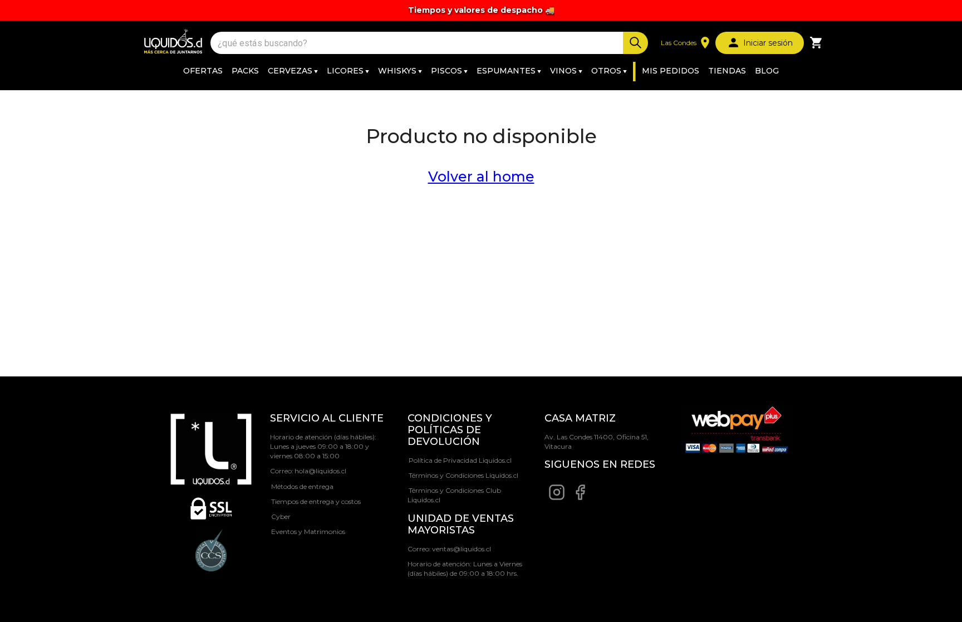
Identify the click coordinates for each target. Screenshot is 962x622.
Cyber (281, 516)
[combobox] (418, 43)
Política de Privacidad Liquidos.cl (460, 460)
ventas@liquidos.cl (461, 549)
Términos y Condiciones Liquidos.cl (463, 475)
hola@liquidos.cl (320, 471)
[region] (481, 10)
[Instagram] (556, 498)
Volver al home (481, 176)
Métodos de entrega (302, 486)
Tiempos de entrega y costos (316, 501)
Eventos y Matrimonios (308, 531)
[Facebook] (580, 498)
